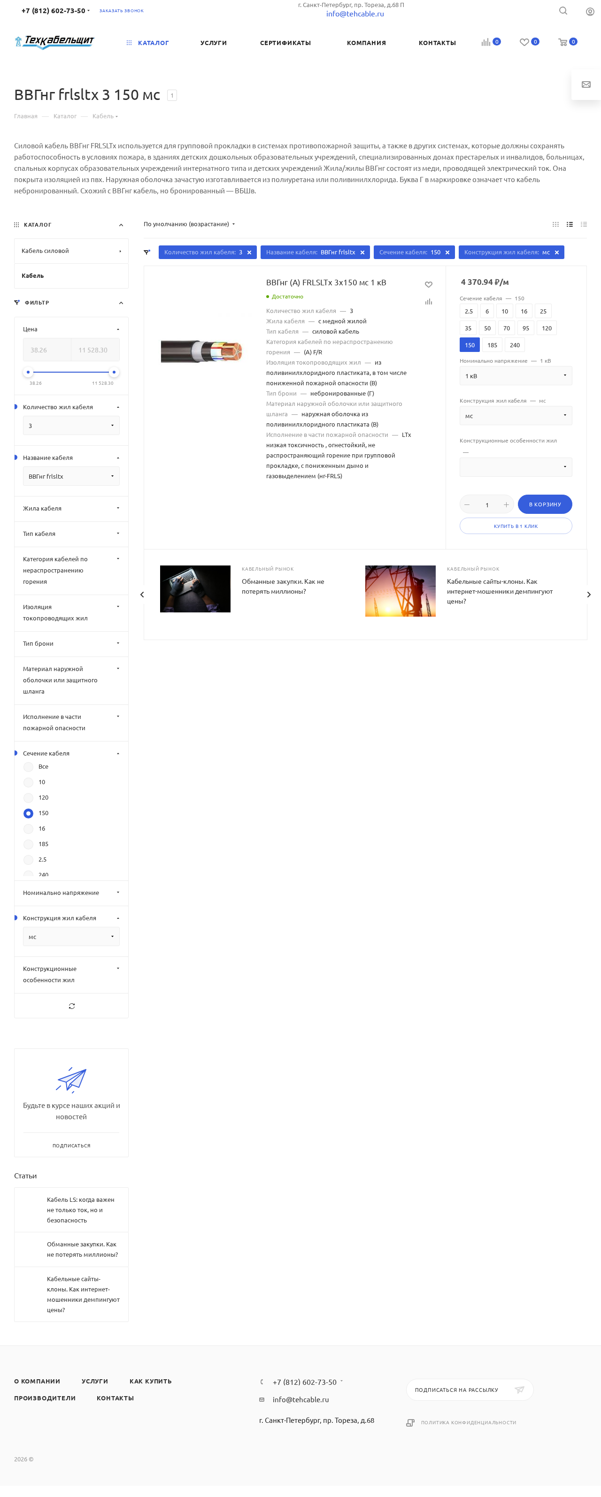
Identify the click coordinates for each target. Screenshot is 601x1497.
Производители (45, 1398)
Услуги (95, 1381)
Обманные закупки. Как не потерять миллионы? (82, 1249)
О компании (37, 1381)
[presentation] (141, 594)
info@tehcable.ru (301, 1399)
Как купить (151, 1381)
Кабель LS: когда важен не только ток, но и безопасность (81, 1209)
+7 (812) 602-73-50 (53, 10)
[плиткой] (555, 223)
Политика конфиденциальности (469, 1422)
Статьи (25, 1175)
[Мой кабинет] (590, 11)
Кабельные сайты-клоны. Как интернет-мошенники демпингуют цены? (500, 591)
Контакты (115, 1398)
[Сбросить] (71, 1006)
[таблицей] (584, 223)
